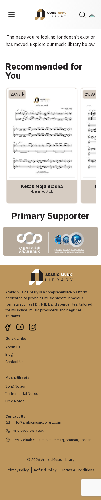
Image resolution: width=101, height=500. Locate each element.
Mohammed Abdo (41, 191)
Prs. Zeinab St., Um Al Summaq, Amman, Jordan (52, 440)
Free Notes (14, 401)
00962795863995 (28, 431)
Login (93, 14)
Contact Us (14, 361)
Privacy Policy (18, 470)
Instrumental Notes (21, 393)
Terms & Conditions (78, 470)
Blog (9, 354)
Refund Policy (45, 470)
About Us (12, 347)
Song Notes (15, 386)
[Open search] (82, 14)
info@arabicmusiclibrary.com (37, 422)
